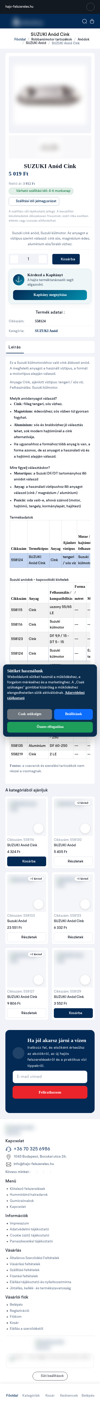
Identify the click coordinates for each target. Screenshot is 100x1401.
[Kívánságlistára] (38, 828)
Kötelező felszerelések (27, 1189)
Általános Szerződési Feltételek (34, 1258)
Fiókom (16, 1317)
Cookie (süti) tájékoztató (29, 1236)
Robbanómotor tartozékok (51, 39)
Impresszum (19, 1223)
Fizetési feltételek (24, 1276)
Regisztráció (19, 1311)
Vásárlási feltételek (25, 1264)
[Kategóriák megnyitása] (6, 21)
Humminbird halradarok (29, 1195)
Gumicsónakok (22, 1201)
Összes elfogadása (50, 727)
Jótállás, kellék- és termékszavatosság (40, 1288)
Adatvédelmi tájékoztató (29, 1229)
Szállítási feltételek (24, 1270)
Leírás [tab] (14, 347)
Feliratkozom (50, 1092)
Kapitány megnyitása (50, 295)
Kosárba (67, 259)
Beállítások (73, 714)
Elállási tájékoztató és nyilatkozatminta (40, 1282)
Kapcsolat (18, 1207)
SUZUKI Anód (36, 43)
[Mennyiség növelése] (43, 259)
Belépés (16, 1305)
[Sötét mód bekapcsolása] (90, 7)
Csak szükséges (29, 714)
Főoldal (20, 39)
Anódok (83, 39)
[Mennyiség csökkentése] (14, 259)
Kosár (14, 1323)
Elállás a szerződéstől (26, 1329)
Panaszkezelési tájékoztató (31, 1241)
